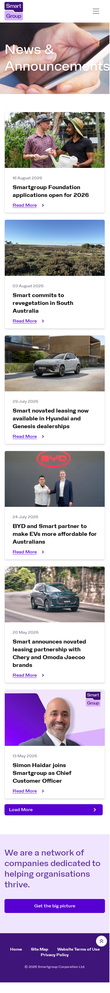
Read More (25, 205)
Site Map (39, 949)
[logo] (26, 11)
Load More (21, 810)
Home (16, 949)
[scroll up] (101, 941)
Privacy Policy (55, 955)
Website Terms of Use (78, 949)
